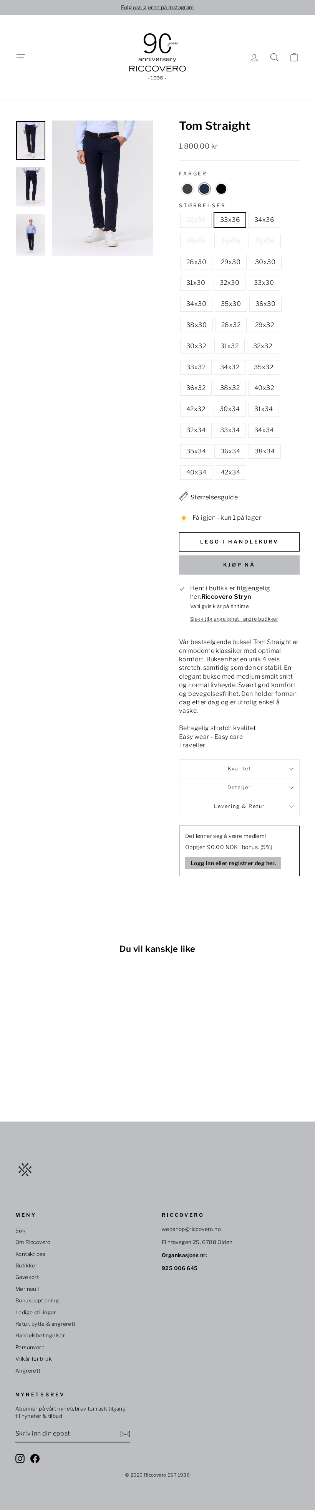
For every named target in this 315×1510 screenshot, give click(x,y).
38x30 (196, 325)
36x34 (230, 451)
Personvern (30, 1347)
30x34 (230, 409)
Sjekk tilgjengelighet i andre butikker (234, 619)
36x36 (230, 241)
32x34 (196, 430)
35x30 (231, 303)
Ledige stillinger (35, 1312)
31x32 (229, 346)
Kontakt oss (30, 1254)
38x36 (265, 241)
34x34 (264, 430)
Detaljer (239, 787)
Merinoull (27, 1289)
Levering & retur (239, 806)
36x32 (196, 388)
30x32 (196, 346)
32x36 (196, 219)
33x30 (264, 282)
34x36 (264, 219)
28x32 (230, 325)
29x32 (264, 325)
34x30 (196, 303)
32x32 (262, 346)
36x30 (265, 303)
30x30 (265, 262)
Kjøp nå (239, 565)
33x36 (230, 219)
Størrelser (202, 205)
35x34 (196, 451)
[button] (187, 188)
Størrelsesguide (214, 497)
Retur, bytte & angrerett (45, 1324)
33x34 (230, 430)
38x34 (265, 451)
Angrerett (28, 1371)
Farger (193, 174)
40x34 (196, 472)
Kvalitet (239, 769)
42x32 (195, 409)
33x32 (196, 367)
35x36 (196, 241)
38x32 (230, 388)
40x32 (264, 388)
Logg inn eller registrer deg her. (233, 863)
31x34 (263, 409)
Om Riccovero (33, 1242)
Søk (20, 1230)
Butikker (26, 1265)
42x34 (230, 472)
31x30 (195, 282)
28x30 (196, 262)
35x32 (263, 367)
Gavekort (27, 1277)
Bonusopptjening (37, 1300)
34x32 (229, 367)
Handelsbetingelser (40, 1335)
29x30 (230, 262)
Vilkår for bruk (33, 1359)
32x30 (229, 282)
